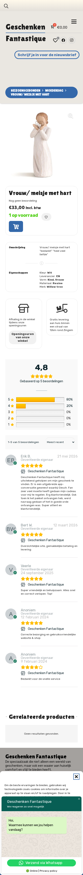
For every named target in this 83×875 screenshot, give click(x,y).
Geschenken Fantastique (46, 471)
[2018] (16, 226)
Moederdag (54, 90)
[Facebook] (63, 40)
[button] (76, 776)
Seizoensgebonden (25, 90)
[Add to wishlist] (46, 217)
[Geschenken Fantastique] (23, 471)
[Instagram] (71, 40)
